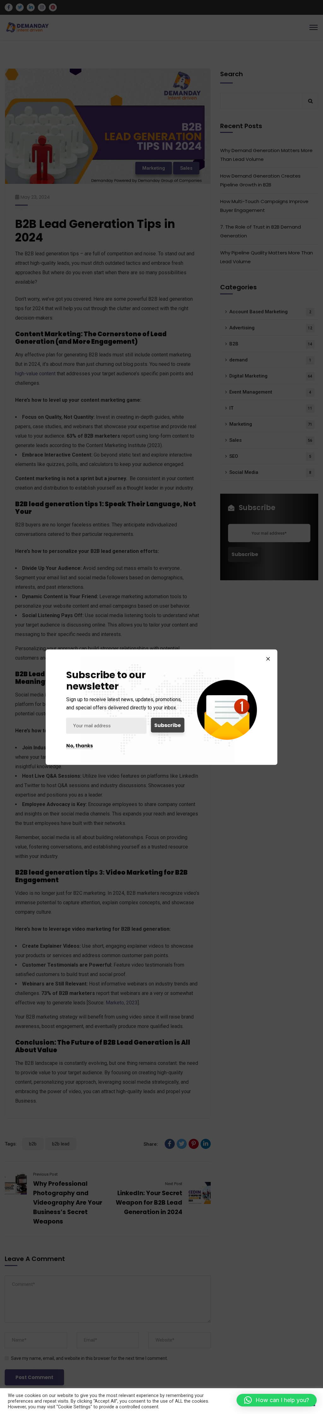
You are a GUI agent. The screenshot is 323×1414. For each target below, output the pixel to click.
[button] (277, 1400)
